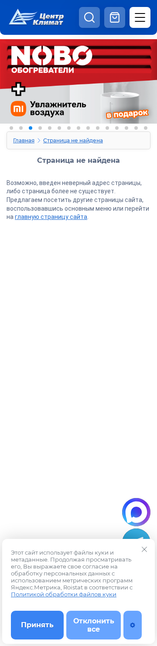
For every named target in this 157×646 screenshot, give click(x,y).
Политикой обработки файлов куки (63, 594)
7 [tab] (69, 128)
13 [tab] (126, 128)
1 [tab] (11, 128)
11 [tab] (107, 128)
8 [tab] (78, 128)
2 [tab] (21, 128)
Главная (23, 140)
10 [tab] (97, 128)
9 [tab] (88, 128)
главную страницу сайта (51, 216)
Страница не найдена (73, 140)
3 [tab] (30, 128)
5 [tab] (49, 128)
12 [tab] (117, 128)
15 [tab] (145, 128)
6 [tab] (59, 128)
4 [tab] (40, 128)
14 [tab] (136, 128)
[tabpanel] (78, 94)
